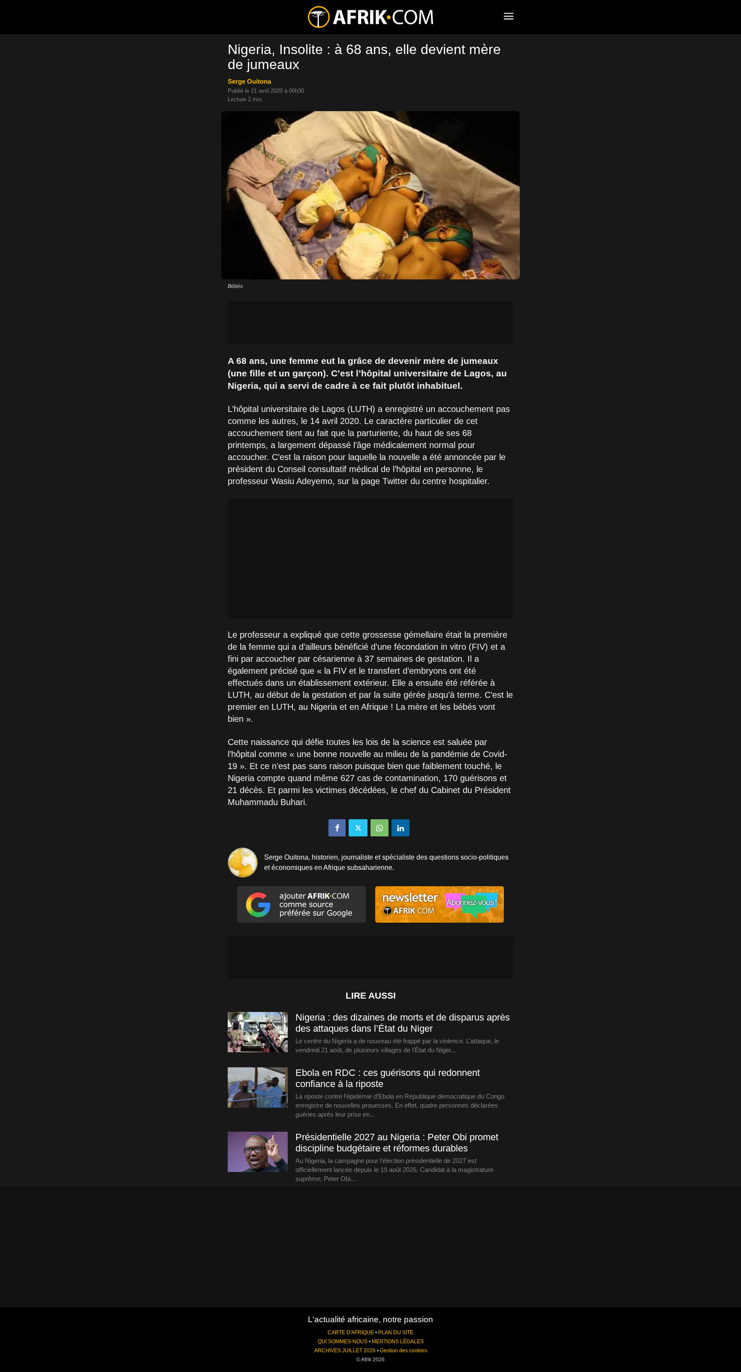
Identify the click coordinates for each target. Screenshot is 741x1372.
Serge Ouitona (249, 81)
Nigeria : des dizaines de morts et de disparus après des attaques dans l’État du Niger (402, 1023)
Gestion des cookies (403, 1351)
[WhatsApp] (379, 827)
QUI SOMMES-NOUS (342, 1342)
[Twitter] (358, 827)
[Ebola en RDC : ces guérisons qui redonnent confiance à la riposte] (258, 1088)
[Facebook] (337, 827)
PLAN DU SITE (395, 1333)
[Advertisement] (370, 322)
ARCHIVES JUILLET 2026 (345, 1351)
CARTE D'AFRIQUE (351, 1333)
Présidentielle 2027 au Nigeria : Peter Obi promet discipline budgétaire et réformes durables (396, 1143)
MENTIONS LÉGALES (398, 1342)
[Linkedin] (401, 827)
